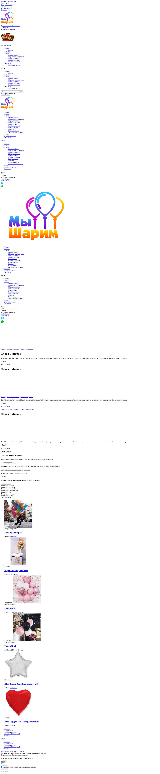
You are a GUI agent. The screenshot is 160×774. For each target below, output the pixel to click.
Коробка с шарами (14, 62)
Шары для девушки (14, 58)
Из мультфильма (13, 127)
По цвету (11, 129)
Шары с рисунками (27, 349)
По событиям (12, 124)
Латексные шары (13, 131)
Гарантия (4, 10)
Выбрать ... (13, 688)
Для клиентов (8, 730)
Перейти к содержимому (8, 1)
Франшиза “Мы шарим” (12, 734)
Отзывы (3, 6)
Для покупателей (6, 8)
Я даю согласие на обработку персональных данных (19, 767)
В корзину (13, 536)
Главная (6, 48)
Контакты (7, 63)
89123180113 (5, 3)
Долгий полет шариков (8, 29)
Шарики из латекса (13, 349)
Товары (3, 349)
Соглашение (5, 765)
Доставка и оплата (14, 65)
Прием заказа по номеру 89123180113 (13, 751)
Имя (2, 761)
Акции (6, 53)
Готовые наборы (13, 55)
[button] (5, 27)
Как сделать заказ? (6, 5)
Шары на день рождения (16, 57)
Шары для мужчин (14, 60)
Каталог (7, 52)
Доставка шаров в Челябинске (10, 26)
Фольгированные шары (15, 132)
